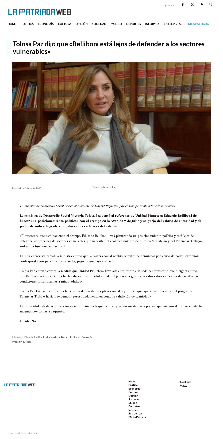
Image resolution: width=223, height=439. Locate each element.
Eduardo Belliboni (34, 337)
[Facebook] (183, 5)
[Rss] (202, 5)
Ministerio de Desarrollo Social (63, 337)
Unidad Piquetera (21, 341)
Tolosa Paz (88, 337)
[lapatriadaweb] (45, 9)
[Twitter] (192, 5)
